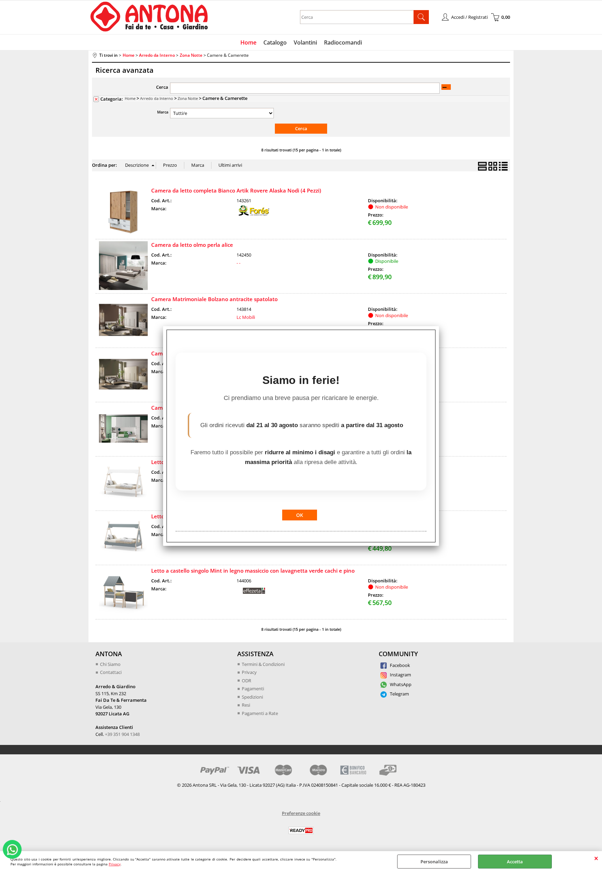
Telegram (399, 694)
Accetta (515, 861)
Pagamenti (253, 688)
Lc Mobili (246, 317)
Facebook (399, 665)
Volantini (305, 42)
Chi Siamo (110, 664)
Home (248, 42)
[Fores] (254, 214)
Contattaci (111, 672)
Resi (246, 705)
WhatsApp (400, 684)
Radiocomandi (343, 42)
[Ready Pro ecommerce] (301, 830)
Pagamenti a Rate (260, 713)
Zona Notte (188, 98)
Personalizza (434, 861)
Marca (162, 112)
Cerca (162, 87)
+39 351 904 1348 (122, 734)
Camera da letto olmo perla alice (192, 244)
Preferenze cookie (301, 813)
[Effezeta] (254, 594)
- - (238, 263)
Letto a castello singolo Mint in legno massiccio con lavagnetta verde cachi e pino (253, 570)
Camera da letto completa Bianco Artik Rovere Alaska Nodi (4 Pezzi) (236, 190)
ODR (246, 680)
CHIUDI (596, 858)
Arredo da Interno (156, 98)
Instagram (400, 674)
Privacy (115, 864)
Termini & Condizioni (263, 664)
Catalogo (275, 42)
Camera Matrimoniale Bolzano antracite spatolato (214, 299)
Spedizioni (252, 697)
